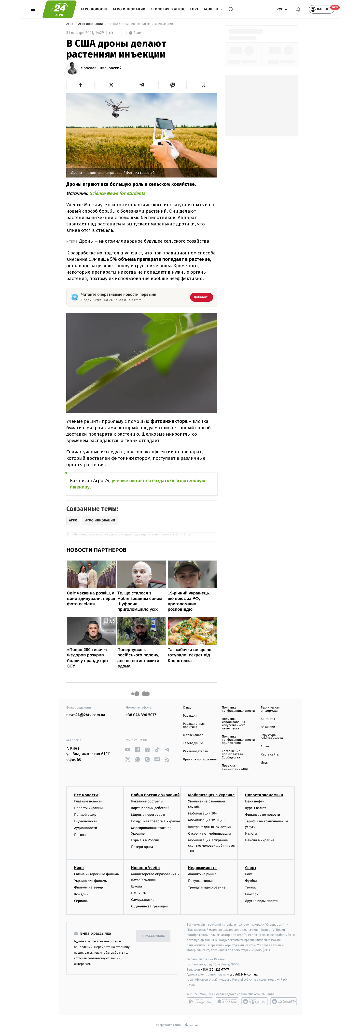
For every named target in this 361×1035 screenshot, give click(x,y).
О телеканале (193, 735)
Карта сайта (270, 754)
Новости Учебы (145, 867)
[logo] (60, 9)
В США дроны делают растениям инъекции (141, 24)
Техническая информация (270, 709)
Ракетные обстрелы (147, 801)
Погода (80, 835)
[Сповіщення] (298, 9)
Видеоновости (85, 821)
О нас (187, 707)
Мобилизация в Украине (211, 795)
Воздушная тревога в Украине (155, 821)
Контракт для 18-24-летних (210, 827)
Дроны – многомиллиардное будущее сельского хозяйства (144, 241)
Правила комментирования (236, 767)
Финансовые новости (262, 815)
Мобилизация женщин (206, 820)
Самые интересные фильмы (96, 874)
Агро (70, 24)
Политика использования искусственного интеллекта (233, 723)
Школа (136, 886)
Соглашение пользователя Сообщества (232, 754)
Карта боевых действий (150, 808)
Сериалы (81, 901)
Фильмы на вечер (88, 887)
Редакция (190, 715)
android (200, 1001)
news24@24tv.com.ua (85, 715)
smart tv (254, 1001)
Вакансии (268, 727)
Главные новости (88, 801)
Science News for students (117, 193)
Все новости (86, 795)
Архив (265, 746)
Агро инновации (129, 9)
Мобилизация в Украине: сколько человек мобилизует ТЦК (212, 845)
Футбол (251, 881)
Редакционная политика (194, 725)
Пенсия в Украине (259, 840)
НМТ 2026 (138, 893)
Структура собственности (272, 737)
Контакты (268, 719)
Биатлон (252, 894)
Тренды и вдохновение (206, 887)
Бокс (248, 874)
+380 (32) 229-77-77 (215, 969)
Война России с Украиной (155, 795)
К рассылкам (153, 936)
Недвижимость (202, 867)
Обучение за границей (149, 906)
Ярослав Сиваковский (101, 68)
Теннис (251, 887)
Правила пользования (200, 759)
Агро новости (94, 9)
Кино (79, 867)
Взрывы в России (145, 840)
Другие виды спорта (261, 901)
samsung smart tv (283, 1001)
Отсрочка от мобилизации (209, 833)
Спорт (250, 867)
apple (227, 1001)
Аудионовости (85, 828)
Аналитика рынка (202, 874)
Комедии (81, 894)
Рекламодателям (195, 751)
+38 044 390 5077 (141, 715)
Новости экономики (264, 795)
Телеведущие (193, 743)
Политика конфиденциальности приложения (238, 740)
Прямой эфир (85, 815)
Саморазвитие (142, 900)
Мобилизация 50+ (202, 813)
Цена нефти (254, 801)
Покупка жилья (200, 881)
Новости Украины (88, 808)
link (128, 749)
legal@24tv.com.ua (244, 974)
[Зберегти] (203, 85)
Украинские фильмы (91, 881)
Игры (265, 762)
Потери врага (142, 847)
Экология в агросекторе (174, 9)
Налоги (251, 833)
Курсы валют (255, 808)
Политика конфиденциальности (238, 709)
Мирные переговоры (148, 815)
